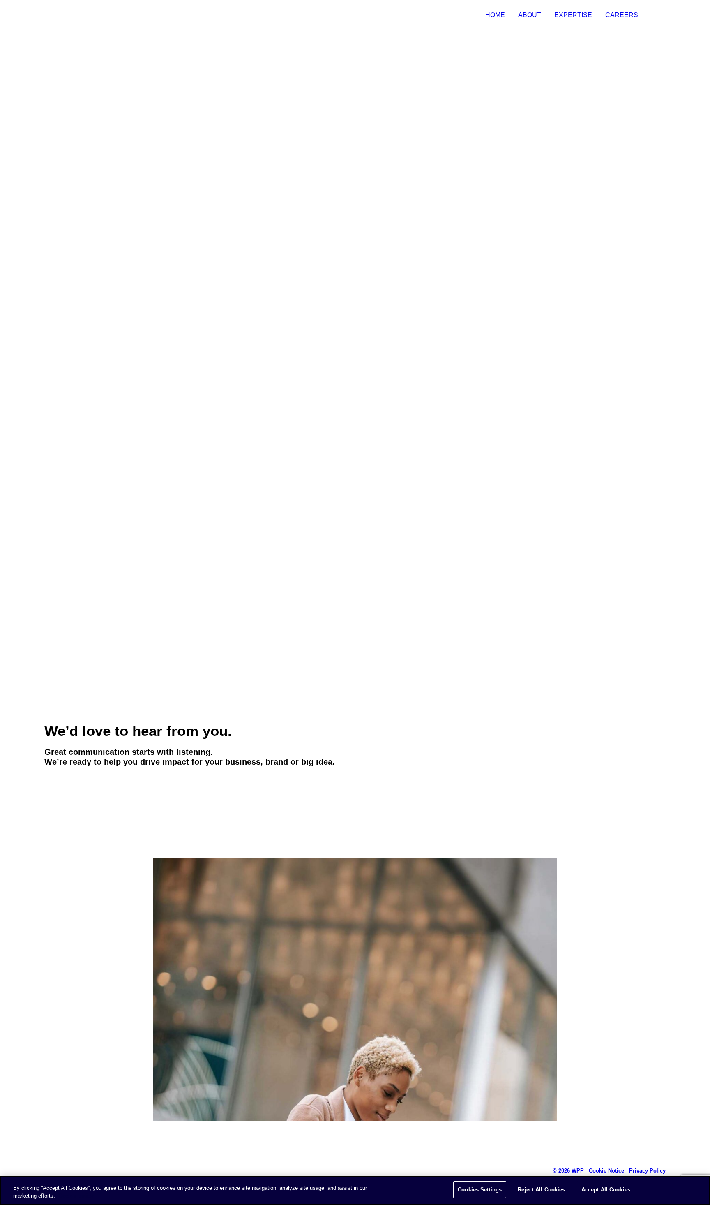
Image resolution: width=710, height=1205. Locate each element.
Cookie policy (76, 1196)
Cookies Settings (480, 1189)
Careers (621, 15)
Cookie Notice (606, 1171)
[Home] (85, 1170)
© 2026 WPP (568, 1171)
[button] (61, 786)
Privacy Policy (647, 1171)
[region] (355, 1190)
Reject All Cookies (541, 1189)
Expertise (573, 15)
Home (495, 15)
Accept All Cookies (605, 1189)
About (529, 15)
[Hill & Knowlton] (50, 15)
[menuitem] (498, 15)
